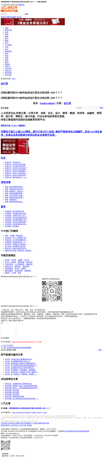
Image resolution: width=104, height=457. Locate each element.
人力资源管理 (19, 264)
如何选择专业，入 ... (19, 242)
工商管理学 (9, 264)
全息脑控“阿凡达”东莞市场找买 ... (23, 368)
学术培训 (8, 75)
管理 (6, 34)
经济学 (3, 17)
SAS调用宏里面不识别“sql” (20, 361)
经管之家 (8, 30)
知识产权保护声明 (70, 431)
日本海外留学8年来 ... (20, 218)
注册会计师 (19, 423)
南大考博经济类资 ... (16, 187)
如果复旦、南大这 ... (16, 191)
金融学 (13, 17)
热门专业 (8, 246)
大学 (6, 47)
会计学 (7, 262)
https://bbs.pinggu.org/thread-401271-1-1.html (27, 342)
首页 (6, 28)
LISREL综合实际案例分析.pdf (21, 359)
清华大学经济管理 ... (19, 248)
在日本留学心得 (18, 211)
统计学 (19, 17)
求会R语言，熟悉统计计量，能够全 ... (24, 372)
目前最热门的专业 (18, 246)
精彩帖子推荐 (8, 350)
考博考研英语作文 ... (16, 202)
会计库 (67, 103)
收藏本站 (21, 5)
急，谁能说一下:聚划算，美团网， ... (24, 374)
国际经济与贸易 (10, 250)
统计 (6, 38)
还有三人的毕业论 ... (19, 173)
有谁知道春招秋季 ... (16, 193)
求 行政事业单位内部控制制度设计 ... (24, 366)
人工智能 (8, 45)
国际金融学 (9, 271)
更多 (100, 350)
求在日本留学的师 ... (19, 222)
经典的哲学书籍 (18, 396)
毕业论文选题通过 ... (19, 171)
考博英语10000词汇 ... (17, 189)
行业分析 (8, 68)
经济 (6, 32)
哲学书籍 (8, 386)
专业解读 (8, 242)
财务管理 (29, 262)
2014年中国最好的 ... (19, 240)
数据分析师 (5, 425)
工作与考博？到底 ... (16, 195)
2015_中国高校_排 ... (19, 238)
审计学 (17, 268)
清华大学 (8, 248)
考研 (6, 235)
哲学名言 (8, 384)
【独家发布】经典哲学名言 (22, 384)
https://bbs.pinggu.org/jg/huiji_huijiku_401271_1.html (29, 412)
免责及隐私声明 (83, 431)
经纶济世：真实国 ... (24, 250)
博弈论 (7, 64)
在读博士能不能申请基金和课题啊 (19, 348)
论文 (6, 49)
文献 (6, 60)
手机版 (29, 425)
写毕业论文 (16, 162)
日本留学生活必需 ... (19, 213)
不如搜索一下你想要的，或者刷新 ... (24, 370)
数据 (6, 41)
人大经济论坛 (14, 425)
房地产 (7, 66)
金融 (6, 36)
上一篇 (3, 345)
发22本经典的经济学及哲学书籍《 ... (25, 398)
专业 (6, 55)
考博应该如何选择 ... (16, 197)
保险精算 (27, 271)
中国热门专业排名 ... (19, 244)
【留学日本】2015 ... (19, 215)
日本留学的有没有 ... (19, 224)
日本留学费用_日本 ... (20, 220)
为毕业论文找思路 (18, 164)
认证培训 (11, 423)
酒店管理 (26, 266)
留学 (6, 53)
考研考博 (8, 51)
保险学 (23, 268)
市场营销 (27, 423)
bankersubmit (47, 103)
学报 (47, 423)
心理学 (13, 273)
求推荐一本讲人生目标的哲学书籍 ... (25, 386)
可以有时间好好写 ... (19, 167)
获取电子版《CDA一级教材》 (13, 125)
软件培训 (8, 73)
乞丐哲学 (10, 345)
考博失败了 (13, 200)
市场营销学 (9, 268)
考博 (6, 187)
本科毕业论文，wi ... (19, 177)
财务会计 (18, 266)
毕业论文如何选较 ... (19, 169)
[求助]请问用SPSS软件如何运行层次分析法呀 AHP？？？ (29, 408)
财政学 (13, 262)
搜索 (26, 14)
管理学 (8, 17)
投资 (6, 58)
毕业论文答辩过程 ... (19, 175)
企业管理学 (19, 271)
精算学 (7, 273)
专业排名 (8, 238)
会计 (6, 43)
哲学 (19, 273)
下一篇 (3, 348)
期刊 (6, 62)
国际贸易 (21, 262)
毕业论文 (8, 70)
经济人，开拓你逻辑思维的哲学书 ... (25, 388)
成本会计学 (9, 266)
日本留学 (8, 211)
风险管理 (29, 264)
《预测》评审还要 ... (16, 235)
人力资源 (34, 423)
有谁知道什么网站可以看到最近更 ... (24, 363)
